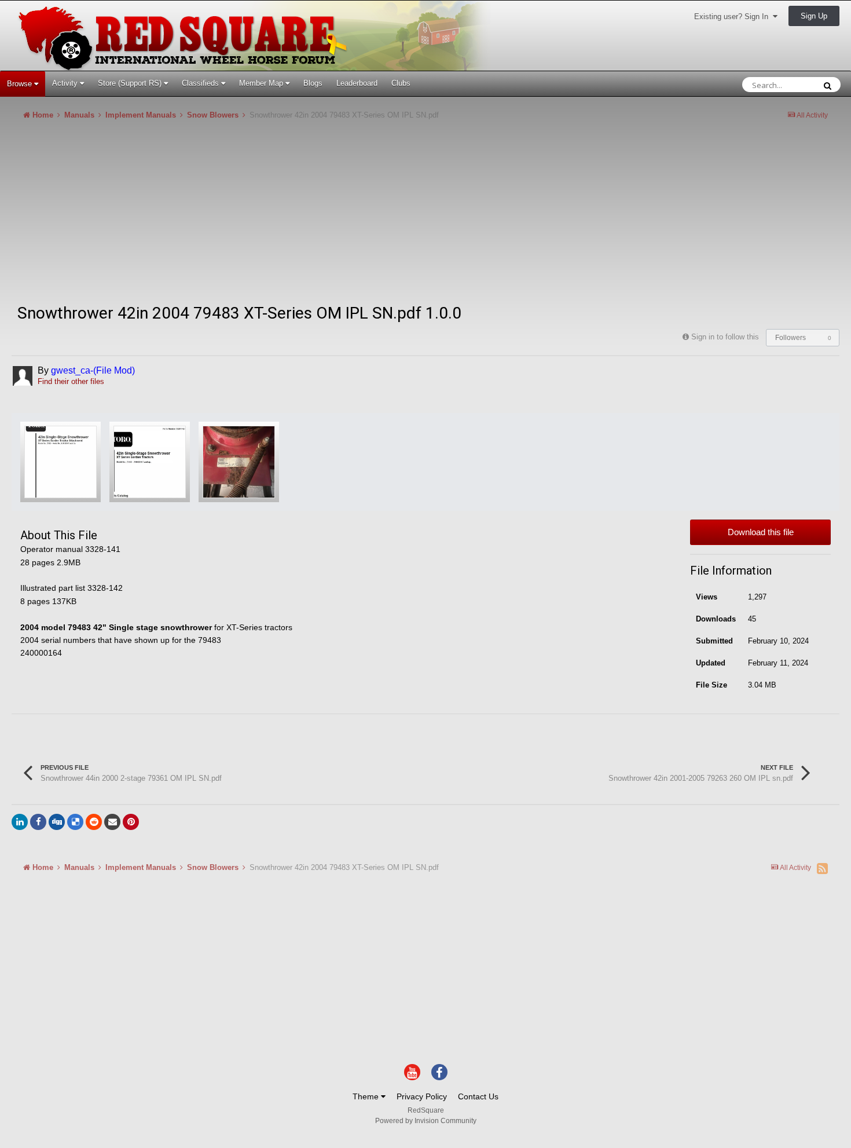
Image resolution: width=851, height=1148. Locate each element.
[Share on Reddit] (94, 822)
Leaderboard (356, 83)
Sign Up (814, 16)
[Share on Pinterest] (131, 822)
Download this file (761, 532)
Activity (66, 83)
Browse (20, 83)
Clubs (400, 83)
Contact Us (478, 1096)
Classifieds (201, 83)
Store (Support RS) (131, 83)
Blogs (312, 83)
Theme (367, 1096)
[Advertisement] (222, 217)
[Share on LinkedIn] (20, 822)
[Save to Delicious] (75, 822)
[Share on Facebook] (38, 822)
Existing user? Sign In (733, 16)
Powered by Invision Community (425, 1121)
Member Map (262, 83)
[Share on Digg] (57, 822)
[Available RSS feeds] (822, 868)
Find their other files (71, 381)
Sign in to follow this (725, 336)
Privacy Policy (422, 1096)
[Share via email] (112, 822)
